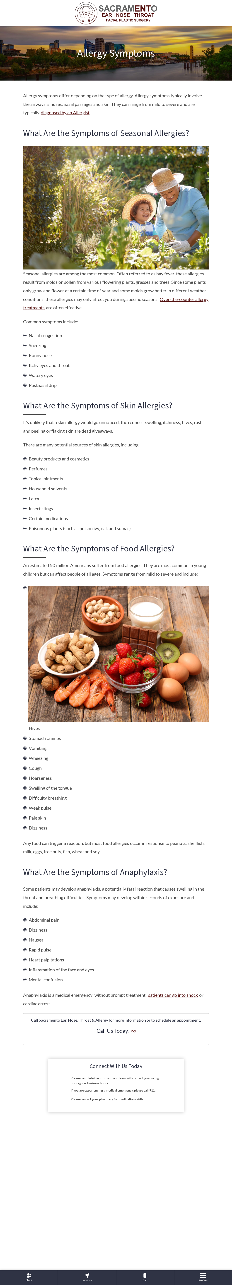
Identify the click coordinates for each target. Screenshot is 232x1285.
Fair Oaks (63, 1197)
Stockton (155, 1228)
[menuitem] (29, 1277)
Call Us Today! (113, 1030)
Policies (95, 1259)
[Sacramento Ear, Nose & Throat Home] (116, 12)
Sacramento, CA (161, 1197)
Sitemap (136, 1259)
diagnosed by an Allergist (65, 112)
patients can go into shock (173, 995)
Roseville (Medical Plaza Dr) (116, 1220)
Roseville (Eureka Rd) (116, 1199)
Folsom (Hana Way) (72, 1228)
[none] (29, 1277)
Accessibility (116, 1259)
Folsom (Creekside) (71, 1213)
